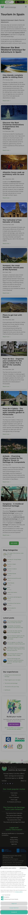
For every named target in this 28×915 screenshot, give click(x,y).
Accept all (14, 912)
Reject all (14, 903)
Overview (23, 868)
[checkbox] (5, 895)
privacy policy (19, 891)
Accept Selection (14, 908)
